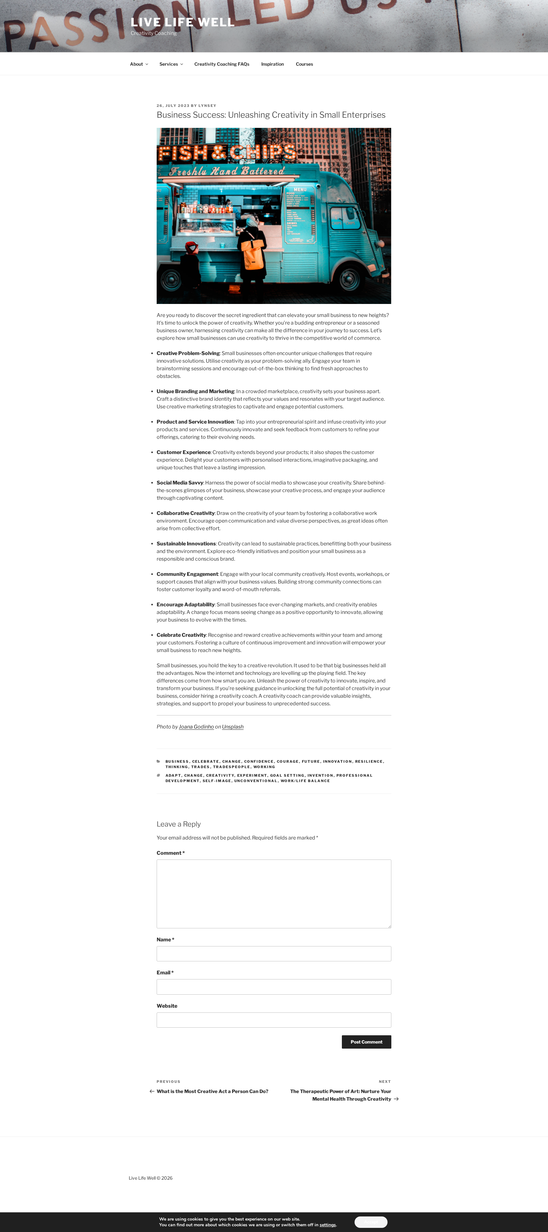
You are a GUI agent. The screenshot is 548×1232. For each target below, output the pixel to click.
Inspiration (272, 64)
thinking (177, 767)
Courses (304, 64)
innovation (337, 761)
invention (321, 775)
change (231, 761)
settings (328, 1225)
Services (169, 64)
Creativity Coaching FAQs (221, 64)
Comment (171, 853)
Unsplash (233, 727)
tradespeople (232, 767)
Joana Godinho (196, 727)
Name (165, 940)
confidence (259, 761)
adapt (173, 775)
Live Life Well (183, 22)
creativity (220, 775)
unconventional (256, 781)
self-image (217, 781)
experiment (252, 775)
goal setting (287, 775)
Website (167, 1006)
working (264, 767)
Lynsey (208, 105)
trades (200, 767)
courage (288, 761)
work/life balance (305, 781)
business (177, 761)
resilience (369, 761)
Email (165, 973)
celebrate (205, 761)
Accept (371, 1222)
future (311, 761)
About (136, 64)
